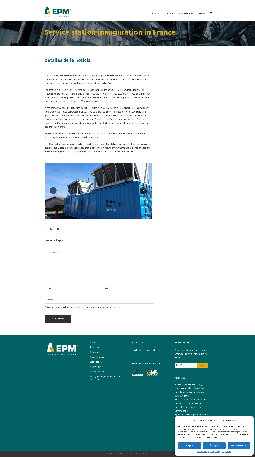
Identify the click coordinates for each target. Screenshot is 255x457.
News (202, 13)
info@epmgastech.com (149, 350)
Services (169, 13)
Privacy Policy (215, 451)
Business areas (186, 13)
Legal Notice (226, 451)
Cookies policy (203, 451)
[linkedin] (209, 2)
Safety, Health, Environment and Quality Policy (105, 378)
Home (92, 342)
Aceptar (189, 445)
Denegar (214, 445)
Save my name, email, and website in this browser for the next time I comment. (84, 307)
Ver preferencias (239, 445)
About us (156, 13)
